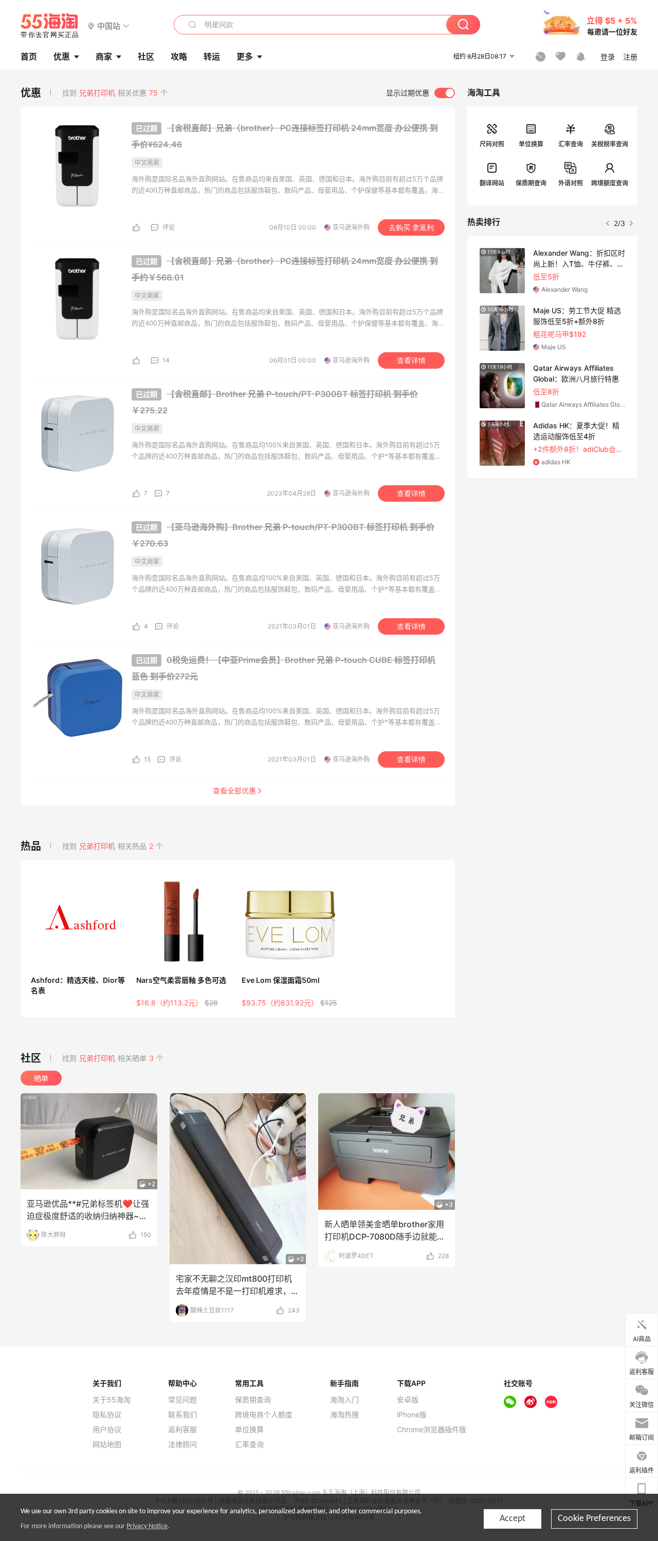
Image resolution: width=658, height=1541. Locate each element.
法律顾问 (182, 1444)
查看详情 (411, 360)
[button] (108, 25)
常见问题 (182, 1400)
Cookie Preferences (594, 1519)
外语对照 (570, 183)
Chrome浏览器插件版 (431, 1429)
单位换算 (531, 144)
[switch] (420, 93)
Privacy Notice (147, 1526)
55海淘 (50, 25)
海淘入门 (344, 1400)
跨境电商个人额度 (264, 1415)
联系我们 (182, 1415)
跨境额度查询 (609, 183)
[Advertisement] (552, 554)
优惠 (61, 56)
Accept (512, 1519)
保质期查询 (531, 183)
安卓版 (407, 1400)
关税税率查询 (609, 144)
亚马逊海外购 (351, 227)
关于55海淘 (112, 1400)
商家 (104, 56)
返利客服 (182, 1429)
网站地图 (107, 1444)
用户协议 (107, 1429)
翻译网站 (492, 183)
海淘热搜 (344, 1415)
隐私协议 (107, 1415)
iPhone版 (412, 1415)
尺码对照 (492, 144)
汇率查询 (570, 144)
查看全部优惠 (234, 790)
